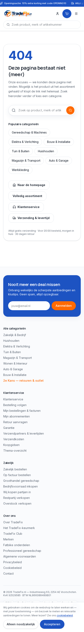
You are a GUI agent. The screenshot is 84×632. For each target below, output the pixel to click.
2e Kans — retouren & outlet (23, 380)
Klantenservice (29, 207)
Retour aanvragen (15, 422)
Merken (8, 539)
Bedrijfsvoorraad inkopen (20, 486)
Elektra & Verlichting (25, 141)
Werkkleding (20, 170)
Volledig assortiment (27, 196)
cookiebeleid (65, 615)
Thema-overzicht (15, 450)
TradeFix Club (12, 533)
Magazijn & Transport (26, 160)
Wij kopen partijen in (17, 492)
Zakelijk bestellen (15, 469)
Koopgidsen (11, 445)
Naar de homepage (31, 185)
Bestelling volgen (15, 405)
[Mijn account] (57, 13)
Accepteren (52, 624)
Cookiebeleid (12, 568)
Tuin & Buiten (20, 151)
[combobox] (42, 25)
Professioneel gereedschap (22, 550)
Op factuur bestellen (17, 475)
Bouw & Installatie (58, 141)
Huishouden (46, 151)
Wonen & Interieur (15, 363)
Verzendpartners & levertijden (23, 433)
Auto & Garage (59, 160)
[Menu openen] (76, 13)
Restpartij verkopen (16, 497)
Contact (8, 573)
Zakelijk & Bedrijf (14, 335)
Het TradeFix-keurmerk (19, 528)
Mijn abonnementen (16, 416)
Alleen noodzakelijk (21, 624)
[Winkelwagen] (66, 13)
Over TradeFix (13, 522)
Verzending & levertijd (34, 218)
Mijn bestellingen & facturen (22, 410)
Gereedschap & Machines (29, 132)
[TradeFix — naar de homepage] (27, 14)
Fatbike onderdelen (16, 545)
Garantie (8, 427)
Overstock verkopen (17, 503)
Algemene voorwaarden (19, 556)
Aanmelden (64, 305)
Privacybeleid (12, 562)
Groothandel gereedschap (21, 480)
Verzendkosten (13, 439)
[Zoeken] (70, 110)
